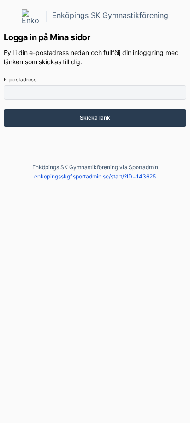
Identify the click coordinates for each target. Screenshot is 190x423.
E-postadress (20, 79)
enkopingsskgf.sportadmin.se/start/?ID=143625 (95, 176)
